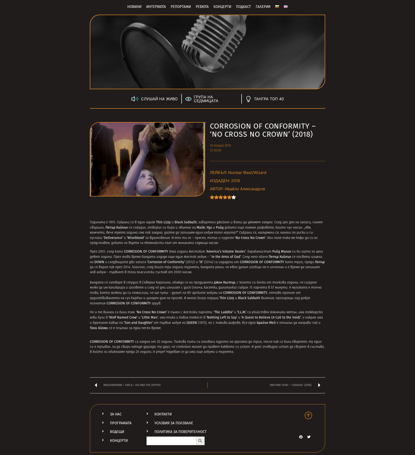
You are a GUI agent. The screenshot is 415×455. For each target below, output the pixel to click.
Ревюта (202, 7)
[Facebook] (301, 437)
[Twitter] (308, 437)
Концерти (222, 7)
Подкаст (243, 7)
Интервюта (156, 7)
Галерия (263, 7)
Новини (134, 7)
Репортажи (181, 7)
